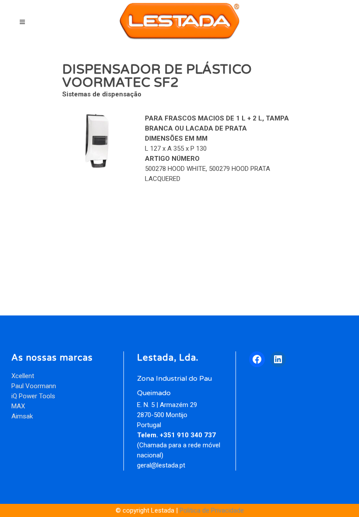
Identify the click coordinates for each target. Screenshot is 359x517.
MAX (18, 406)
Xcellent (22, 376)
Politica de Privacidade (212, 510)
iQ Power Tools (33, 396)
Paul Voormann (33, 386)
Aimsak (22, 416)
